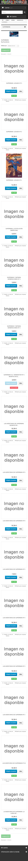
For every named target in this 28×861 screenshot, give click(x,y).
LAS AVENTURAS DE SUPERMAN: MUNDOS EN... (14, 424)
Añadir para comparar (21, 100)
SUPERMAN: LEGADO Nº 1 (14, 180)
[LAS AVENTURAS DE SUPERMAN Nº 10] (14, 748)
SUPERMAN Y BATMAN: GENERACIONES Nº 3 (14, 278)
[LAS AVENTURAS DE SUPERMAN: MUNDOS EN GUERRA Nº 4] (14, 409)
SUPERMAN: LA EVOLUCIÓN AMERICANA (14, 229)
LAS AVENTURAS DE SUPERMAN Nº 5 (14, 569)
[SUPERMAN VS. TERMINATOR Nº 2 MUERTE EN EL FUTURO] (14, 360)
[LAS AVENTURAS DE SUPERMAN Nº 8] (14, 506)
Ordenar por (4, 45)
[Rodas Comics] (14, 2)
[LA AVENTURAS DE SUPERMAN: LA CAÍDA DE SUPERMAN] (14, 797)
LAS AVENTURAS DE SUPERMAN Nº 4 (14, 617)
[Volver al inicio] (2, 20)
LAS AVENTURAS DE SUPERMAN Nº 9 (14, 472)
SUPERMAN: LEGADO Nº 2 (14, 131)
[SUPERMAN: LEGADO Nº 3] (14, 68)
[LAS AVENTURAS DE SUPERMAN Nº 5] (14, 554)
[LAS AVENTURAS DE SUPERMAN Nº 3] (14, 651)
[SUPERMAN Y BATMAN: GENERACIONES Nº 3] (14, 263)
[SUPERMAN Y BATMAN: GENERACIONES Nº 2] (14, 311)
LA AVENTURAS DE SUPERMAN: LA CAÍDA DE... (14, 812)
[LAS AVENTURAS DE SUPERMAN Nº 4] (14, 603)
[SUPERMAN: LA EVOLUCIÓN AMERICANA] (14, 214)
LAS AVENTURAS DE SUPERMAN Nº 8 (14, 521)
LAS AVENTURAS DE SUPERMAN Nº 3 (14, 666)
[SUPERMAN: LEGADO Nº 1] (14, 165)
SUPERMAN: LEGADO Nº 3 (14, 83)
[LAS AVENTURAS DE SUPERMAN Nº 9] (14, 458)
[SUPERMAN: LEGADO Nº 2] (14, 117)
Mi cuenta (4, 848)
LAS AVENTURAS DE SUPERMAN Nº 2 (14, 714)
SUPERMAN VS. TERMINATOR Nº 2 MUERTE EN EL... (14, 375)
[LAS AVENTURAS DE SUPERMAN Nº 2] (14, 700)
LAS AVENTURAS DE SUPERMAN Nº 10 (14, 763)
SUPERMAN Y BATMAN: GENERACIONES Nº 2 (14, 327)
